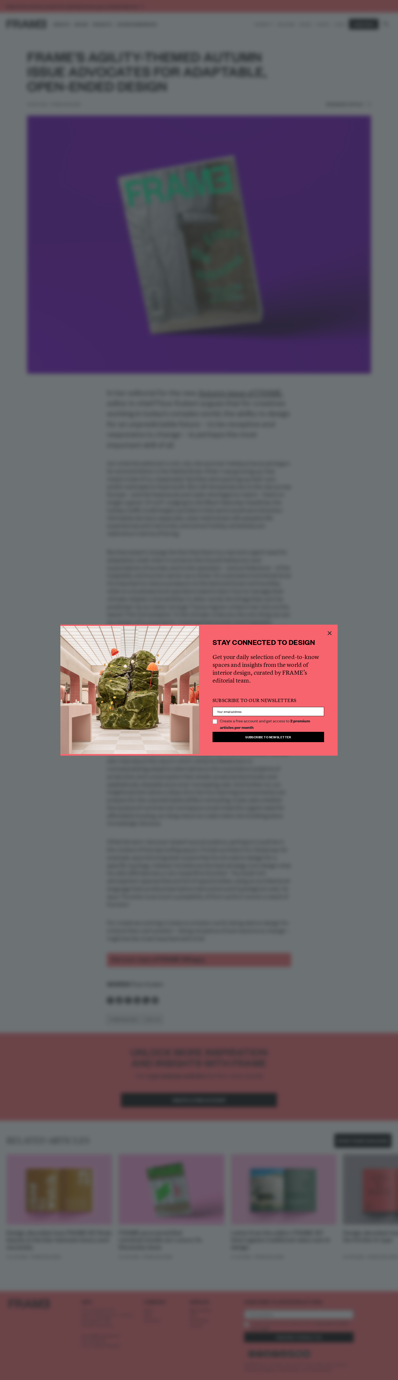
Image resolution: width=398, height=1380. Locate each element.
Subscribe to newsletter (268, 736)
